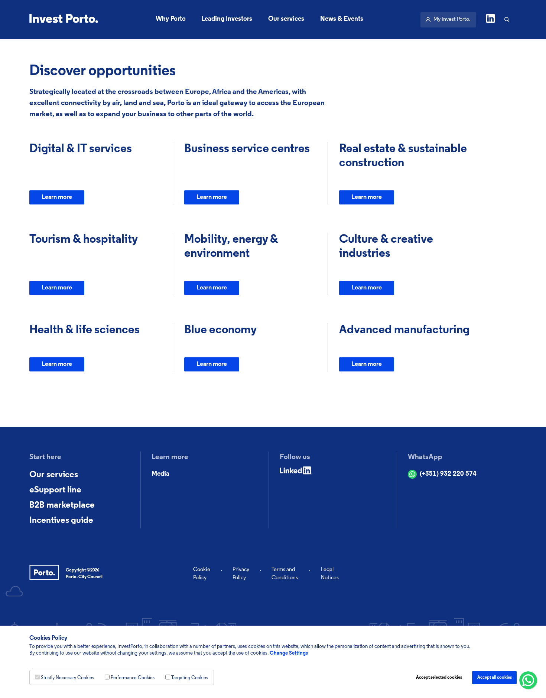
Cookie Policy (201, 574)
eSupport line (55, 490)
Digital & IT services (80, 149)
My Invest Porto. (452, 19)
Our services (286, 19)
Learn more (57, 197)
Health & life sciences (84, 330)
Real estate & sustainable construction (403, 156)
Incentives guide (61, 520)
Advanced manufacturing (404, 330)
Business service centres (247, 149)
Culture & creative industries (386, 247)
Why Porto (171, 19)
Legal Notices (330, 574)
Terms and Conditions (285, 574)
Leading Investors (226, 19)
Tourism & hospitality (83, 240)
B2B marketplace (62, 505)
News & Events (341, 19)
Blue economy (220, 330)
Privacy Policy (241, 574)
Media (160, 474)
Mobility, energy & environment (231, 247)
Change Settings (289, 653)
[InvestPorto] (63, 19)
